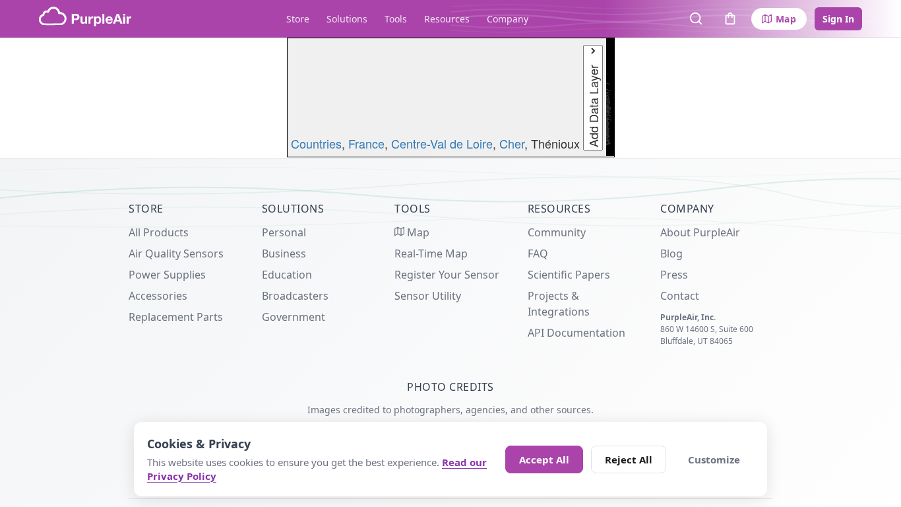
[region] (450, 98)
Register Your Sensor (446, 274)
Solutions (346, 19)
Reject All (628, 459)
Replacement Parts (176, 317)
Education (287, 274)
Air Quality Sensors (176, 253)
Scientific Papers (569, 274)
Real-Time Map (431, 253)
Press (674, 274)
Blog (671, 253)
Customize (714, 459)
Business (284, 253)
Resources (447, 19)
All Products (159, 232)
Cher (511, 143)
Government (293, 317)
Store (297, 19)
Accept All (544, 459)
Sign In (838, 19)
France (366, 143)
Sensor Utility (427, 295)
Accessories (158, 295)
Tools (396, 19)
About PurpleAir (700, 232)
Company (507, 19)
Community (557, 232)
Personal (284, 232)
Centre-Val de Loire (442, 143)
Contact (679, 295)
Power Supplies (167, 274)
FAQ (538, 253)
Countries (316, 143)
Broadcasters (295, 295)
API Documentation (576, 332)
